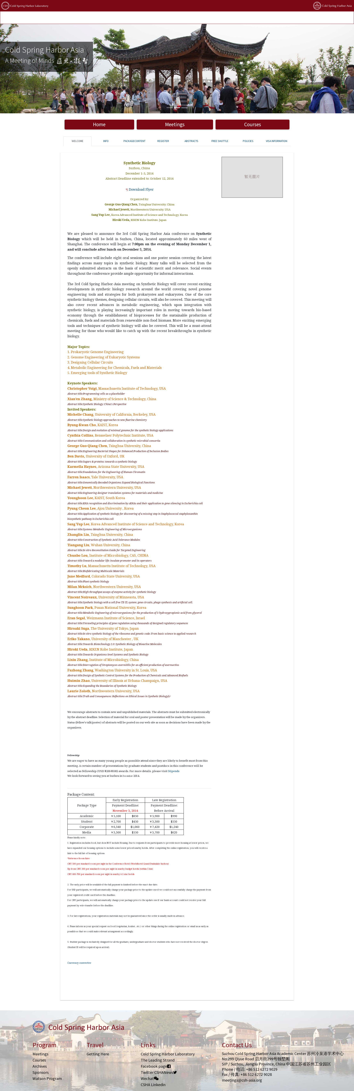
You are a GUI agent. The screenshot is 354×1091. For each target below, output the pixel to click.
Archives (40, 1066)
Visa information (276, 141)
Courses (252, 124)
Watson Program (47, 1078)
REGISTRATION (65, 18)
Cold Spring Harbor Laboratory (168, 1053)
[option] (177, 68)
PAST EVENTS (115, 18)
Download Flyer (141, 189)
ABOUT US (193, 18)
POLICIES (177, 18)
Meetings (175, 124)
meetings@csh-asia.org (242, 1080)
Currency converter (79, 963)
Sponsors (41, 1072)
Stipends (173, 771)
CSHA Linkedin (153, 1084)
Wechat (147, 1078)
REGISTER (163, 141)
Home (99, 124)
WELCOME (77, 141)
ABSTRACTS (191, 141)
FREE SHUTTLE (219, 141)
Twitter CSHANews (157, 1072)
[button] (26, 68)
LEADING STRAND (139, 18)
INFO (106, 141)
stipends (161, 18)
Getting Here (98, 1053)
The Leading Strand (158, 1060)
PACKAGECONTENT (134, 141)
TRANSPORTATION (91, 18)
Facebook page (154, 1066)
